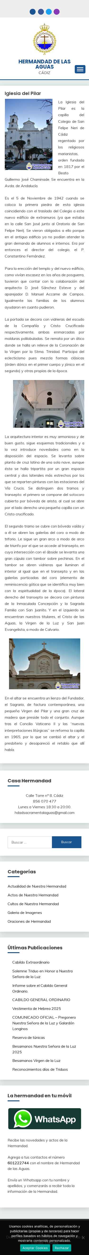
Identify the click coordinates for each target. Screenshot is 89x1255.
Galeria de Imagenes (25, 912)
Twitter (49, 12)
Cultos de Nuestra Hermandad (33, 903)
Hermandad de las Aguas (45, 64)
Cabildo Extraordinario (31, 962)
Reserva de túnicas (28, 1037)
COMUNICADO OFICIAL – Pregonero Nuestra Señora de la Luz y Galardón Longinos (44, 1023)
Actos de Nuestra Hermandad (33, 895)
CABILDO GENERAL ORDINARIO (41, 999)
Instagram (57, 12)
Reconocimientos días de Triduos (40, 1069)
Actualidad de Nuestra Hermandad (37, 886)
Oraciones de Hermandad (29, 921)
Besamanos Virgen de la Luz (36, 1060)
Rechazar (62, 1248)
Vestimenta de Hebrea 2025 (36, 1008)
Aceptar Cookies (35, 1248)
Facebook (41, 12)
